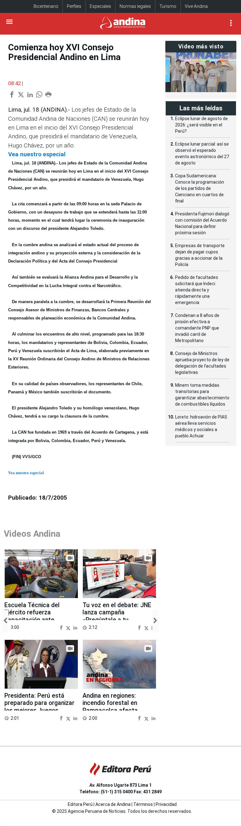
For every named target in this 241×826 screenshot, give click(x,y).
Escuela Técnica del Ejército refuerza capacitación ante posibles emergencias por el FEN (39, 619)
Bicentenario (46, 6)
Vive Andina (196, 6)
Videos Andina (32, 534)
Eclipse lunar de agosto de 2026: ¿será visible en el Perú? (201, 125)
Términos (143, 804)
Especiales (100, 6)
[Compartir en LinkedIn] (75, 627)
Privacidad (166, 804)
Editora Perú (80, 804)
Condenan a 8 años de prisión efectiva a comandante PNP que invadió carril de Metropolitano (197, 328)
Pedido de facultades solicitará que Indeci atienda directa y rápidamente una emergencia (196, 290)
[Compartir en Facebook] (62, 627)
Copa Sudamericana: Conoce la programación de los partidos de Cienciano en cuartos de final (199, 188)
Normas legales (135, 6)
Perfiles (74, 6)
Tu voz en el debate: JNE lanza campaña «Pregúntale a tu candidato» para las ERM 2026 (117, 619)
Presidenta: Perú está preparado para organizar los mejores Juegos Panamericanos (39, 707)
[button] (5, 621)
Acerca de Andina (113, 804)
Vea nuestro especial (37, 154)
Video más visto (201, 46)
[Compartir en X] (69, 627)
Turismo (167, 6)
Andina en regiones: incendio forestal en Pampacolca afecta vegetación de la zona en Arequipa (117, 710)
